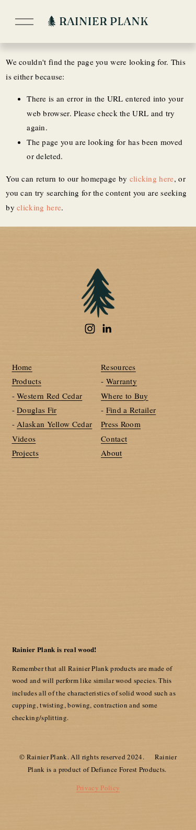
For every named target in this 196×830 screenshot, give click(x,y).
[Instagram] (90, 328)
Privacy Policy (98, 787)
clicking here (152, 178)
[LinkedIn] (106, 328)
